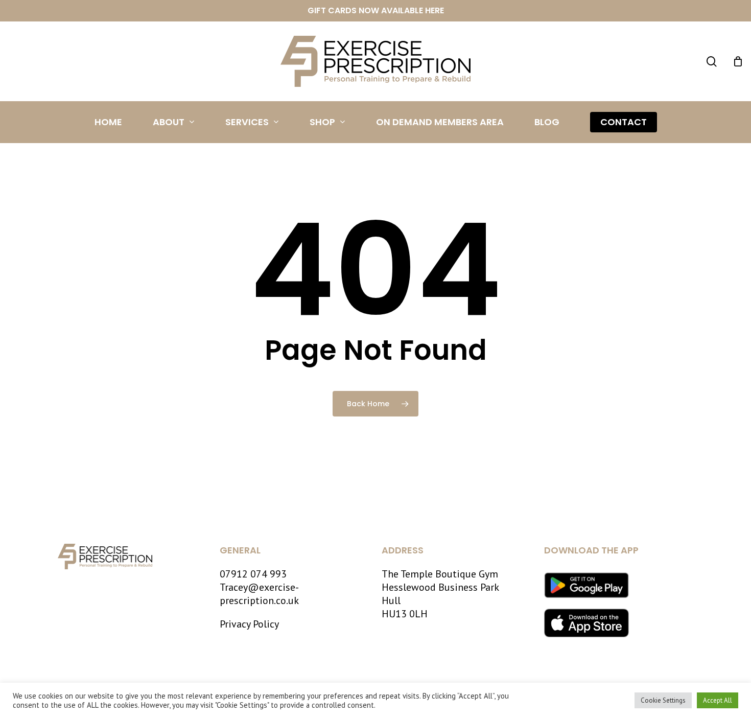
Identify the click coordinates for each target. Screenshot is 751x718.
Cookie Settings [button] (663, 700)
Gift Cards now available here (376, 10)
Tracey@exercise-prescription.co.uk (259, 594)
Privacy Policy (249, 624)
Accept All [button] (717, 700)
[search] (712, 61)
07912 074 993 (253, 574)
